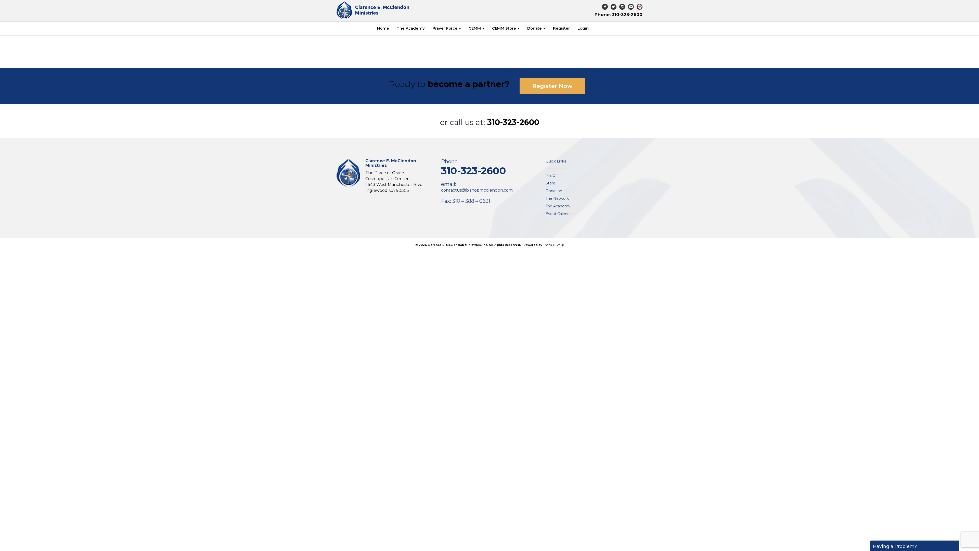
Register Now (552, 86)
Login (583, 28)
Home (383, 28)
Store (550, 183)
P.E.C (550, 175)
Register (561, 28)
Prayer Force (445, 28)
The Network (557, 198)
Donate (535, 28)
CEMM (475, 28)
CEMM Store (504, 28)
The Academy (411, 28)
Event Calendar (559, 213)
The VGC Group (553, 245)
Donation (554, 191)
